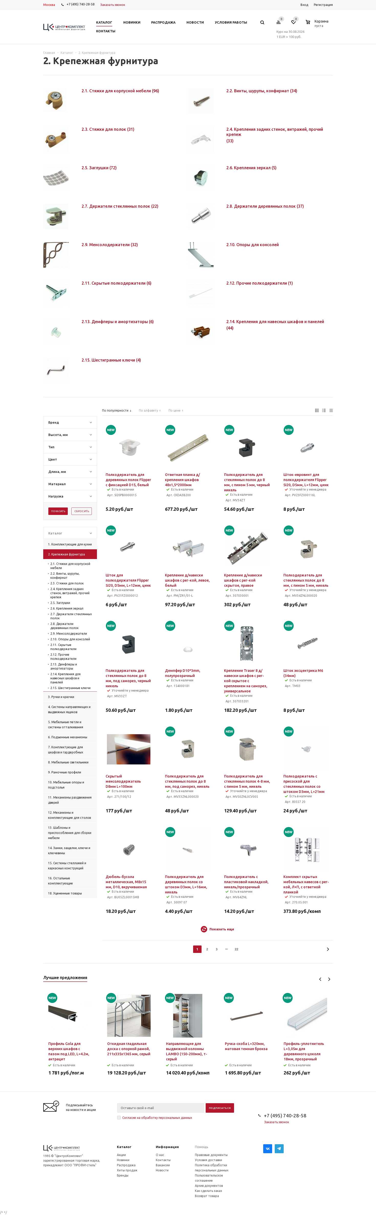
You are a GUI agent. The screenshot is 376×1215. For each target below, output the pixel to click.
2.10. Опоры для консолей (70, 639)
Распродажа (126, 1165)
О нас (160, 1155)
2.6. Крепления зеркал (66, 608)
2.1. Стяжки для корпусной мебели (70, 566)
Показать (58, 511)
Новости (162, 1170)
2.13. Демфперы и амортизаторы (63, 666)
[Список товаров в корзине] (317, 25)
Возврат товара (207, 1196)
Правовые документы (211, 1155)
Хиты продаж (127, 1170)
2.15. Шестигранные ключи (70, 688)
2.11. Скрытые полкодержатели (63, 647)
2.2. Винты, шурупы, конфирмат (65, 575)
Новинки (123, 1160)
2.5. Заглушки (60, 602)
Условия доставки (208, 1160)
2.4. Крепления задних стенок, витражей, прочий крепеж (70, 593)
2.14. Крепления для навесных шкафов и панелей (65, 678)
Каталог (124, 1147)
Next (329, 979)
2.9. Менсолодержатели (68, 633)
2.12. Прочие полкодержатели (63, 656)
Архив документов (209, 1185)
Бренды (122, 1175)
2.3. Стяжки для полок (67, 583)
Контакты (163, 1160)
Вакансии (163, 1165)
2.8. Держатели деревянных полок (64, 626)
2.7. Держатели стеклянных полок (71, 616)
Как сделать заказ (208, 1190)
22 (236, 949)
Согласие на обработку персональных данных (157, 1117)
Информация (167, 1147)
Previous (320, 979)
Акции (121, 1155)
